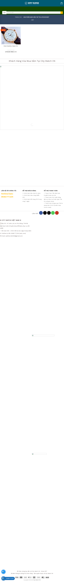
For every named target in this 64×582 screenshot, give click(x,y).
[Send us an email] (49, 213)
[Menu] (31, 8)
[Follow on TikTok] (45, 213)
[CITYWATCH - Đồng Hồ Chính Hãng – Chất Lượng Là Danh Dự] (32, 3)
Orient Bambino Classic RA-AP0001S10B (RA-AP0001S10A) (11, 46)
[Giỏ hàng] (61, 3)
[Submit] (61, 12)
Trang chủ (18, 17)
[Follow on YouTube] (57, 213)
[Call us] (53, 213)
